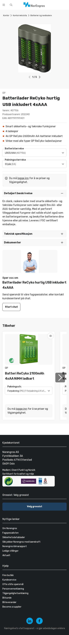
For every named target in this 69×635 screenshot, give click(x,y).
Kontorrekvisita (20, 15)
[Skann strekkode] (65, 4)
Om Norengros (9, 528)
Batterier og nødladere (41, 15)
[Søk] (56, 4)
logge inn (23, 178)
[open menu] (3, 5)
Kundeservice (9, 579)
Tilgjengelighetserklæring (15, 593)
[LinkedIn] (29, 621)
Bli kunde (7, 597)
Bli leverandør (9, 602)
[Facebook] (39, 621)
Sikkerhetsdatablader (13, 537)
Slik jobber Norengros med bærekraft (21, 541)
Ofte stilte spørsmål (12, 584)
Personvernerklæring (13, 588)
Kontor (6, 15)
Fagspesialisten (10, 532)
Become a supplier (11, 606)
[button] (40, 77)
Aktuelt (6, 555)
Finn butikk (8, 575)
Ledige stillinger (10, 550)
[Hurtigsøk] (11, 5)
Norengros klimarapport (14, 546)
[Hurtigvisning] (50, 336)
